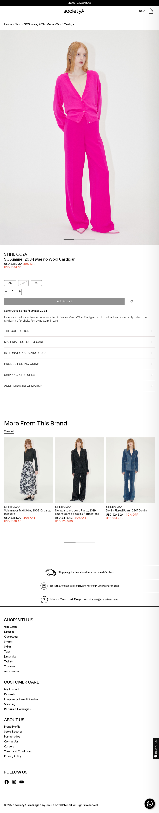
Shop (18, 24)
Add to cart (64, 301)
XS (10, 282)
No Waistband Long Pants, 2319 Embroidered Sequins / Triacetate (77, 512)
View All (9, 431)
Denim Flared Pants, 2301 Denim (126, 510)
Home (8, 24)
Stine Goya (15, 254)
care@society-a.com (105, 599)
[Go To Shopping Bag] (150, 11)
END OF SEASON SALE (79, 3)
